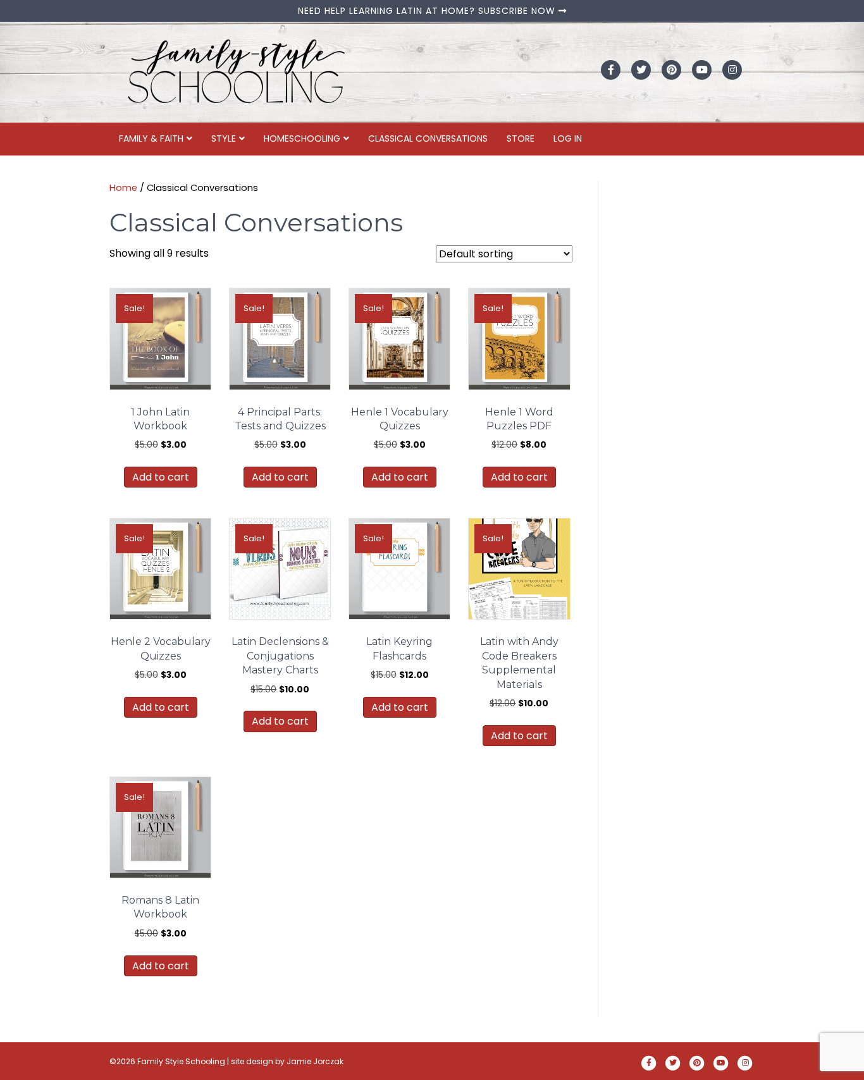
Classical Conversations (428, 138)
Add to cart (160, 477)
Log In (567, 138)
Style (223, 138)
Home (123, 187)
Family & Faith (151, 138)
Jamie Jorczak (315, 1061)
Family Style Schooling (182, 1061)
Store (520, 138)
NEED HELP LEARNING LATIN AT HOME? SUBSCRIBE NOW (428, 10)
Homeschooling (302, 138)
